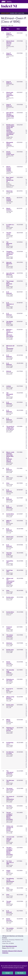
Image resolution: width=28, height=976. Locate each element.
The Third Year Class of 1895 (9, 862)
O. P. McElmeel (9, 292)
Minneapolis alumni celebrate (9, 144)
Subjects (7, 13)
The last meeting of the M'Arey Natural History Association (9, 816)
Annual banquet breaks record (10, 153)
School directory (8, 662)
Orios (7, 483)
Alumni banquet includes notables (8, 169)
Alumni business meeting (8, 199)
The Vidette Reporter (9, 322)
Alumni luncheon (8, 209)
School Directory (8, 919)
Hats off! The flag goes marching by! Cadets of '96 (10, 115)
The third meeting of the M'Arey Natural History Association (9, 851)
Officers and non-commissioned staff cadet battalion (10, 581)
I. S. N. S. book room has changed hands (10, 839)
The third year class (10, 781)
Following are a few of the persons (10, 729)
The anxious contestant (9, 635)
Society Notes (10, 514)
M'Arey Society (8, 720)
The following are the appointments (10, 880)
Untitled (8, 386)
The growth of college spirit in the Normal (10, 428)
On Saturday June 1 (9, 743)
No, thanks (20, 973)
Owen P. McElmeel (9, 33)
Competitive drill (9, 561)
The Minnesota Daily (9, 243)
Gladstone (9, 643)
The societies (10, 928)
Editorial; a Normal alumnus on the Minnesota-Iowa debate (9, 333)
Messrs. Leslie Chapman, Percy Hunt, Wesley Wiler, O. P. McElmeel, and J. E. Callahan (10, 456)
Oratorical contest (9, 627)
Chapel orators (8, 871)
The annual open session (10, 789)
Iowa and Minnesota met (9, 264)
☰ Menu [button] (3, 10)
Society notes (10, 597)
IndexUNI (9, 5)
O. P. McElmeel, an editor (10, 304)
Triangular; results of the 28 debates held (10, 253)
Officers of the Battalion (10, 697)
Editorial (8, 371)
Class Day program (9, 553)
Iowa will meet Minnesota (10, 273)
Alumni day (9, 191)
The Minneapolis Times (9, 394)
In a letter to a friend (10, 225)
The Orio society (8, 233)
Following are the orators (10, 680)
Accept (7, 973)
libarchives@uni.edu (11, 946)
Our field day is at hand (9, 752)
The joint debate (8, 902)
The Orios (9, 806)
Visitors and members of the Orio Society (9, 828)
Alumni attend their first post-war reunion (10, 43)
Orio (7, 476)
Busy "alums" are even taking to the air (10, 179)
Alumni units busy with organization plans (9, 94)
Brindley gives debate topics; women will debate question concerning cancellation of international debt (10, 130)
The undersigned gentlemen (9, 772)
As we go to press (9, 689)
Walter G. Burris (8, 521)
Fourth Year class (9, 571)
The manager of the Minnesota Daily (10, 283)
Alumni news (9, 536)
